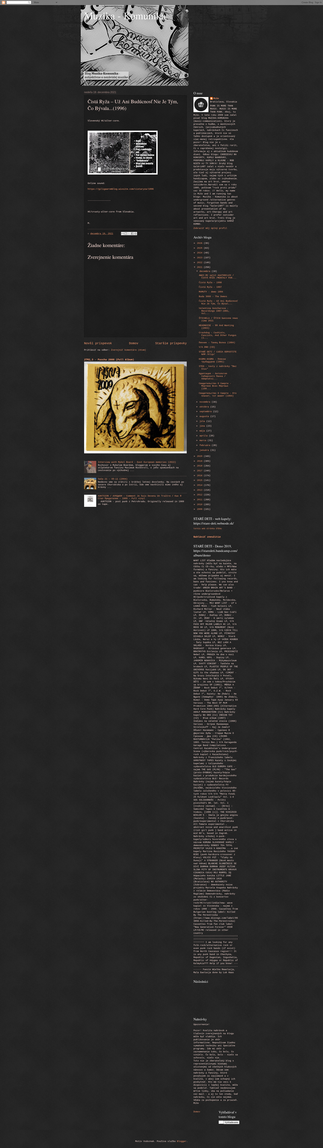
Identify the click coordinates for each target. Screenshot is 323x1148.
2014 (200, 485)
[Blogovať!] (126, 233)
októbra (205, 407)
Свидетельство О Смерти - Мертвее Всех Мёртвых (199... (215, 386)
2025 (200, 248)
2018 (200, 466)
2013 (200, 490)
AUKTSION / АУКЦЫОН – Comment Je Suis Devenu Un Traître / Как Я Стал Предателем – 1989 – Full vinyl (139, 497)
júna (203, 426)
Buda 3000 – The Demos (213, 296)
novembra (206, 402)
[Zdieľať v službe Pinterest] (135, 233)
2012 (200, 495)
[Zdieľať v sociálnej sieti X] (129, 233)
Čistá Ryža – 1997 (210, 287)
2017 (200, 470)
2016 (200, 475)
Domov (133, 343)
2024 (200, 253)
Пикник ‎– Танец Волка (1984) (217, 342)
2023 (200, 257)
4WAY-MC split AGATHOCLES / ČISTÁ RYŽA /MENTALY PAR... (217, 276)
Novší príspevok (98, 343)
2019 (200, 461)
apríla (204, 436)
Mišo (216, 98)
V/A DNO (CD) (207, 347)
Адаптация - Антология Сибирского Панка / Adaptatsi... (213, 376)
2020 (200, 456)
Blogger (181, 1141)
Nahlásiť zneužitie (207, 536)
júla (203, 421)
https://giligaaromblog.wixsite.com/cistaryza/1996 (121, 189)
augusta (205, 416)
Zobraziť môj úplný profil (210, 228)
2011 (200, 499)
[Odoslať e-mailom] (122, 233)
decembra (206, 271)
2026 (200, 243)
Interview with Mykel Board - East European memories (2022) (137, 462)
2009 (200, 509)
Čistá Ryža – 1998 (210, 282)
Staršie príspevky (171, 343)
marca (204, 440)
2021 (200, 267)
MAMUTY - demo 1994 (211, 292)
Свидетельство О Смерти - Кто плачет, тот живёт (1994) (218, 394)
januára (205, 450)
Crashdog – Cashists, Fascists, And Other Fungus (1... (217, 335)
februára (206, 445)
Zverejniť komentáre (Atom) (128, 350)
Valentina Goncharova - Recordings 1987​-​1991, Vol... (214, 311)
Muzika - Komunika (125, 15)
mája (203, 431)
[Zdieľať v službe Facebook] (132, 233)
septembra (206, 411)
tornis (197, 529)
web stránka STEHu (212, 529)
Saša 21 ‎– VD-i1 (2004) (113, 479)
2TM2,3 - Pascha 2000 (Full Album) (109, 359)
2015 (200, 480)
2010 (200, 504)
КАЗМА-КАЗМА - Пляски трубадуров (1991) (212, 360)
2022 (200, 262)
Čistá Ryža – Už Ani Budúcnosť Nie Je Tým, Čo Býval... (218, 302)
